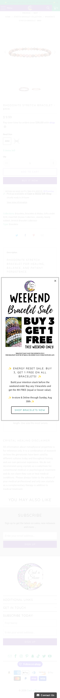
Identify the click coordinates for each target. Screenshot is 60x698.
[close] (55, 281)
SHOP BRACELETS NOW (30, 410)
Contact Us (46, 695)
